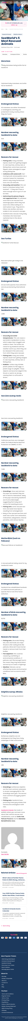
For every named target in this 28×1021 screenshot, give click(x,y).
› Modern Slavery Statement (8, 1006)
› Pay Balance (4, 1002)
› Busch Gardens (5, 967)
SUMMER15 (14, 25)
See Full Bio (5, 854)
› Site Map (3, 976)
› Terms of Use (5, 998)
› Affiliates (3, 1010)
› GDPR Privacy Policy (6, 1008)
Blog (6, 29)
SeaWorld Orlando (7, 810)
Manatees (4, 54)
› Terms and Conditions (7, 994)
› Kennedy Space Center (7, 969)
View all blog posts (21, 873)
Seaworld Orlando (6, 34)
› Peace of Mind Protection (8, 1004)
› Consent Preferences (7, 1012)
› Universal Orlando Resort (8, 961)
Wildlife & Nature (18, 34)
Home (2, 29)
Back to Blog (6, 926)
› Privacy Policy (5, 1000)
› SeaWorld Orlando (6, 963)
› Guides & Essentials (6, 978)
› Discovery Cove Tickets (7, 965)
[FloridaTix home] (5, 2)
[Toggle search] (17, 2)
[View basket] (21, 2)
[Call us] (25, 2)
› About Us (3, 980)
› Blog (2, 987)
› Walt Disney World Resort (8, 959)
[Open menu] (11, 2)
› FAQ (2, 984)
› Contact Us (4, 982)
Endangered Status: (15, 54)
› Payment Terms (5, 996)
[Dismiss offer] (25, 24)
